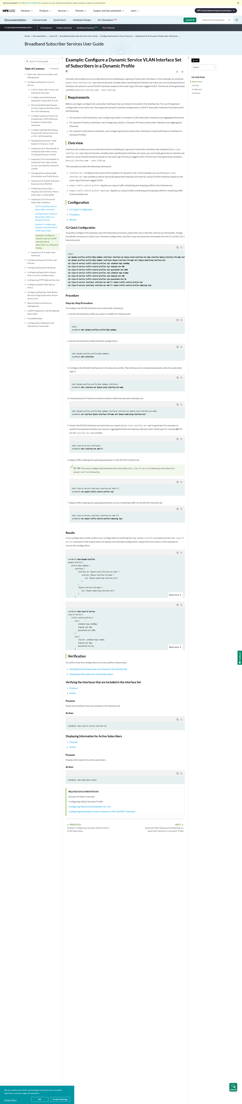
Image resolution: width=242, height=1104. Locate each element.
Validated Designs (82, 20)
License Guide (40, 20)
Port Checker (109, 28)
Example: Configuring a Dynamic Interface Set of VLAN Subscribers (46, 227)
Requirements (197, 82)
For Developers (107, 20)
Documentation (15, 20)
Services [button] (62, 11)
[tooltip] (195, 60)
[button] (233, 1087)
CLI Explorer (46, 28)
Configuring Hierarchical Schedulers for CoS (89, 806)
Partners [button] (79, 11)
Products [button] (43, 11)
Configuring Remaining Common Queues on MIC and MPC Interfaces (101, 811)
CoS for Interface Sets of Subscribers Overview (46, 208)
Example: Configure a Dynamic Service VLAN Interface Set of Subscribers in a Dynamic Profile (47, 241)
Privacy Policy (10, 1100)
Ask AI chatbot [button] (31, 3)
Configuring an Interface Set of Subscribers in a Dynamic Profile (46, 217)
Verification (196, 93)
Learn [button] (133, 11)
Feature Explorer (64, 28)
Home (27, 36)
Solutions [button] (25, 11)
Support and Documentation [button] (107, 11)
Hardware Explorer (86, 28)
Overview (195, 85)
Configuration (197, 89)
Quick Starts (59, 20)
